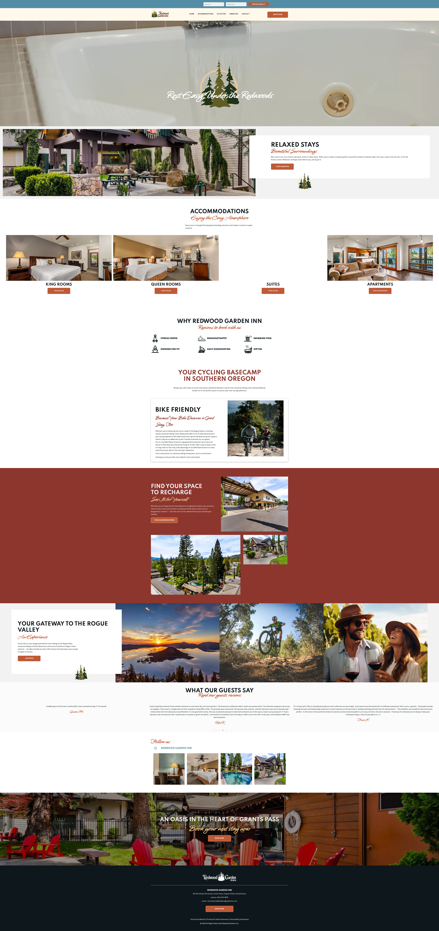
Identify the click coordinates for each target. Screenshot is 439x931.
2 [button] (216, 730)
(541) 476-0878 (222, 897)
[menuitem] (192, 13)
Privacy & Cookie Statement (218, 919)
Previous (224, 503)
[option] (76, 714)
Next (285, 503)
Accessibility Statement (239, 919)
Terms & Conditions (198, 919)
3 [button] (219, 730)
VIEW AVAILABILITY (258, 4)
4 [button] (223, 730)
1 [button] (212, 730)
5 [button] (226, 730)
